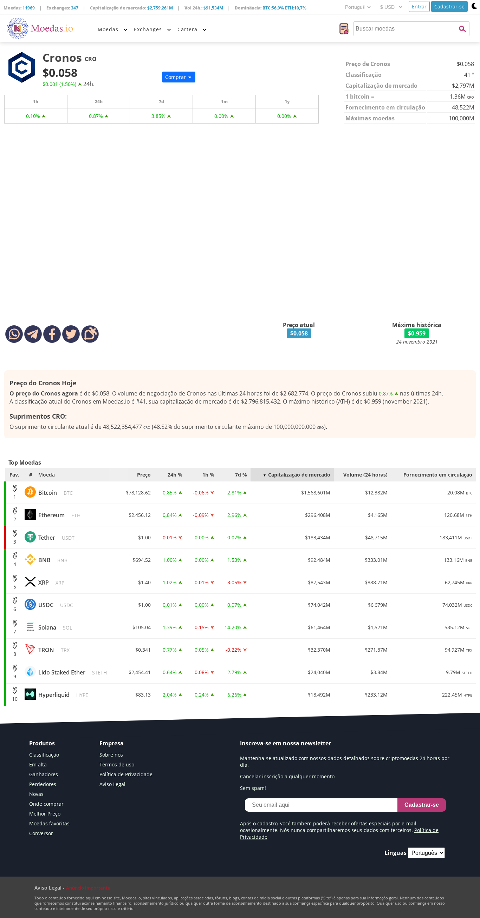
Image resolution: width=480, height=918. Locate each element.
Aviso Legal (112, 784)
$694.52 (141, 560)
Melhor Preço (44, 813)
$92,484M (319, 560)
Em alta (38, 764)
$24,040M (319, 672)
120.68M (458, 515)
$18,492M (319, 694)
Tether (56, 537)
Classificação (44, 754)
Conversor (41, 833)
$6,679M (378, 604)
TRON (54, 650)
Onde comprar (46, 803)
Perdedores (42, 784)
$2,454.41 (140, 672)
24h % (175, 474)
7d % (241, 474)
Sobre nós (111, 754)
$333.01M (376, 560)
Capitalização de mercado (299, 474)
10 (15, 699)
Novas (36, 794)
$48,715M (376, 537)
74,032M (457, 604)
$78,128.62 (138, 492)
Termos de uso (116, 764)
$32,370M (319, 649)
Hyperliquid (63, 695)
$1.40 (144, 582)
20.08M (459, 492)
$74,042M (319, 604)
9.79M (459, 672)
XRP (51, 582)
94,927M (458, 649)
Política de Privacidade (126, 774)
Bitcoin (55, 493)
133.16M (458, 560)
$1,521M (378, 627)
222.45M (457, 694)
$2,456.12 (140, 515)
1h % (208, 474)
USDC (55, 605)
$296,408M (317, 515)
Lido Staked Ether (72, 672)
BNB (52, 560)
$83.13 (143, 694)
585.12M (458, 627)
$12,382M (376, 492)
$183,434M (317, 537)
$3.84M (379, 672)
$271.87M (376, 649)
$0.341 (143, 649)
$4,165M (378, 515)
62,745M (458, 582)
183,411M (456, 537)
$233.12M (376, 694)
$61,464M (319, 627)
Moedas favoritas (49, 823)
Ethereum (59, 515)
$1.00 (144, 537)
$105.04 (141, 627)
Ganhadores (43, 774)
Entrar (419, 6)
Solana (55, 627)
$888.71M (376, 582)
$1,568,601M (315, 492)
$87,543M (319, 582)
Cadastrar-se (449, 6)
